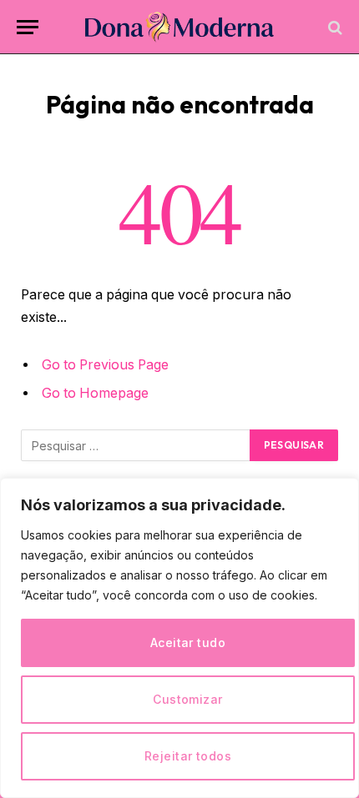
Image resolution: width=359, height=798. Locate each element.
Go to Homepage (95, 393)
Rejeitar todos (187, 756)
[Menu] (27, 27)
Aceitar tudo (187, 642)
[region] (179, 638)
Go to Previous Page (105, 365)
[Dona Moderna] (180, 27)
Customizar (187, 699)
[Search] (333, 27)
